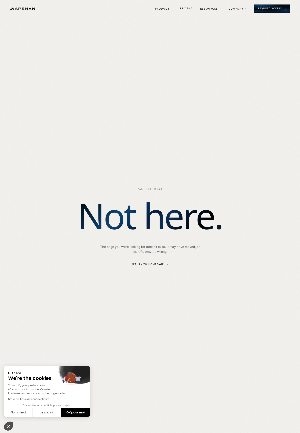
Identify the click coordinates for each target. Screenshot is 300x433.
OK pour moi (75, 412)
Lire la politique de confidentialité (28, 399)
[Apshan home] (22, 8)
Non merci (18, 412)
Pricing (186, 8)
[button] (8, 426)
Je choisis (47, 412)
